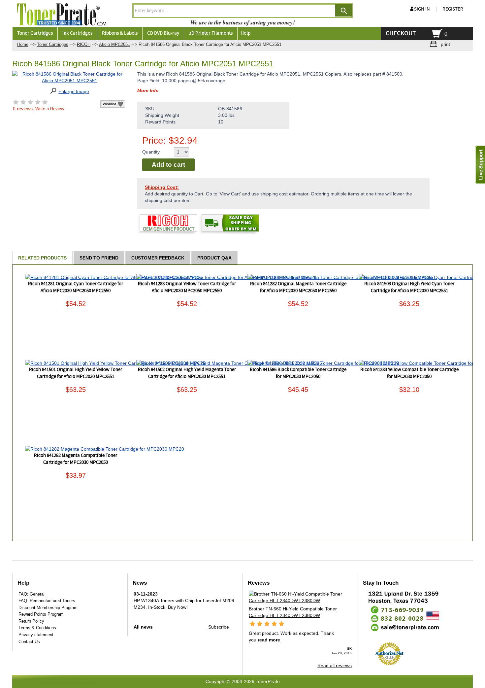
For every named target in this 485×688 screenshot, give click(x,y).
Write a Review (49, 108)
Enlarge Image (73, 91)
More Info (148, 90)
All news (143, 627)
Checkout (401, 33)
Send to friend (99, 257)
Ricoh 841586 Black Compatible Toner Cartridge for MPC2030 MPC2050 (298, 373)
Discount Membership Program (48, 607)
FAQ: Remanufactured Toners (46, 600)
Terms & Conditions (37, 627)
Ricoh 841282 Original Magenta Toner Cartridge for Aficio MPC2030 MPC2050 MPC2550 (298, 287)
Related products (42, 257)
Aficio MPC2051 (114, 44)
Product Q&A (214, 257)
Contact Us (29, 641)
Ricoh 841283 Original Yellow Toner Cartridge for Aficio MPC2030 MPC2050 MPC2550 (187, 287)
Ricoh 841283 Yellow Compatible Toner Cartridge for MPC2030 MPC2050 (409, 373)
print (445, 44)
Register (452, 9)
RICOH (83, 44)
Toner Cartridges (52, 44)
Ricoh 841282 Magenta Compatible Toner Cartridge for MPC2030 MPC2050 (75, 459)
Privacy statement (35, 634)
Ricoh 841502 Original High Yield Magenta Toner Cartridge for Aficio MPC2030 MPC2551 (187, 373)
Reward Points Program (41, 614)
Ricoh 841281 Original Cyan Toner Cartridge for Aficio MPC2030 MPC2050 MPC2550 (75, 287)
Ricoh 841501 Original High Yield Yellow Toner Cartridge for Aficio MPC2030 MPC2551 (75, 373)
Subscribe (218, 627)
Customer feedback (157, 257)
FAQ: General (31, 594)
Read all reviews (334, 665)
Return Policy (31, 621)
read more (269, 639)
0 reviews (23, 108)
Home (22, 44)
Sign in (422, 9)
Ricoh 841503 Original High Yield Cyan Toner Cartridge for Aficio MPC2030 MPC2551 (409, 287)
